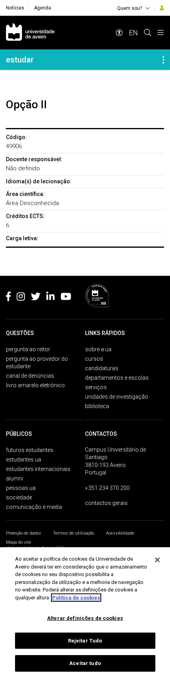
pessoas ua (21, 488)
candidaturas (101, 368)
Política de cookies (76, 598)
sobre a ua (98, 349)
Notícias (15, 8)
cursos (94, 359)
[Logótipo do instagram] (21, 298)
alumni (14, 478)
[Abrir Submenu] (163, 59)
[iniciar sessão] (162, 8)
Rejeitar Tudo (85, 641)
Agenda (42, 8)
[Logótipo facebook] (8, 298)
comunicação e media (34, 507)
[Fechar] (157, 560)
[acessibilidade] (119, 32)
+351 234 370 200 (107, 488)
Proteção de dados (23, 533)
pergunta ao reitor (28, 349)
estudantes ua (23, 459)
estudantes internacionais (38, 469)
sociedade (19, 497)
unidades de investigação (116, 397)
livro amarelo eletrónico (35, 385)
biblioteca (97, 406)
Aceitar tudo (85, 663)
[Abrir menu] (160, 32)
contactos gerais (106, 503)
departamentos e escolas (117, 378)
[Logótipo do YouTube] (65, 298)
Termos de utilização (73, 533)
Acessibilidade (120, 533)
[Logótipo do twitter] (35, 298)
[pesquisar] (147, 32)
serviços (96, 387)
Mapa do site (18, 542)
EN (133, 32)
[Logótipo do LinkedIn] (50, 298)
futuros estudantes (29, 450)
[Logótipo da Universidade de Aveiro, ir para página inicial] (30, 32)
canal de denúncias (30, 376)
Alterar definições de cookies (85, 618)
